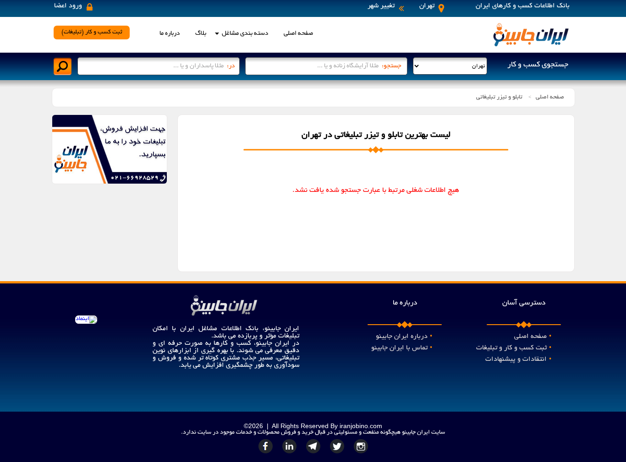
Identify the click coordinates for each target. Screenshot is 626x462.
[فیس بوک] (267, 453)
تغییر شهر (381, 6)
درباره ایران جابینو (404, 336)
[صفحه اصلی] (531, 46)
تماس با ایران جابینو (401, 348)
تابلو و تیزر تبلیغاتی (499, 97)
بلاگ (200, 33)
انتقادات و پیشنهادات (518, 359)
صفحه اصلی (298, 33)
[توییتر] (338, 453)
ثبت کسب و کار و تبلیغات (513, 348)
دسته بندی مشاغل (245, 33)
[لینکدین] (290, 453)
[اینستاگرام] (361, 453)
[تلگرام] (314, 453)
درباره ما (169, 33)
